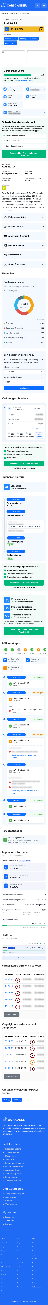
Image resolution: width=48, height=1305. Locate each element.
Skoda (34, 1279)
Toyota (19, 1287)
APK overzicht (10, 43)
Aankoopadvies (12, 1170)
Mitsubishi (35, 1267)
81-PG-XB (9, 986)
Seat (18, 1279)
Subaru (19, 1283)
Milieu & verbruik (16, 226)
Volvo (3, 1291)
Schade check (10, 39)
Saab (3, 1279)
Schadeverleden (12, 1152)
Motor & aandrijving (17, 217)
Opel (18, 1271)
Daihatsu (35, 1247)
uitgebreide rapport (26, 80)
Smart (3, 1283)
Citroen (34, 1243)
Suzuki (34, 1283)
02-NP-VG (9, 979)
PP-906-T (9, 1054)
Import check (11, 1177)
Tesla (3, 1287)
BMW (34, 1239)
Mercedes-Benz (7, 1267)
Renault (34, 1275)
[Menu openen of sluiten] (44, 5)
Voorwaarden (11, 1204)
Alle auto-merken (13, 1180)
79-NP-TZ (9, 1041)
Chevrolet (4, 1243)
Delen (16, 1100)
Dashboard (10, 1217)
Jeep (3, 1259)
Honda (3, 1255)
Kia (18, 1259)
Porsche (20, 1275)
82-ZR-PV (9, 999)
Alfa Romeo (5, 1239)
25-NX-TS (9, 992)
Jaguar (34, 1255)
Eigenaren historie (13, 1149)
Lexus (3, 1263)
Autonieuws (10, 1197)
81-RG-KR (9, 1068)
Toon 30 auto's (11, 1076)
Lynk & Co (20, 1263)
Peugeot (35, 1271)
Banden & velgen (16, 245)
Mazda (34, 1263)
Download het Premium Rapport (24, 154)
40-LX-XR (9, 1006)
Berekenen (24, 388)
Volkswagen (36, 1287)
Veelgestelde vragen (14, 1193)
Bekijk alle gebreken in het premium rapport (24, 756)
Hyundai (19, 1255)
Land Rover (36, 1259)
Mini (18, 1267)
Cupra (3, 1247)
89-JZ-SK (9, 1048)
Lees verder (7, 210)
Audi (17, 13)
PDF (5, 1100)
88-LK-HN (9, 1061)
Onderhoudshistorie (14, 1166)
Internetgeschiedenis (14, 1163)
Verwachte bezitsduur (13, 377)
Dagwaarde (10, 1156)
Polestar (4, 1275)
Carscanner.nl (27, 1301)
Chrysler (20, 1243)
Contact (8, 1200)
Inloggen (9, 1224)
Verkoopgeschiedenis (29, 39)
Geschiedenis (14, 255)
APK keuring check (13, 1173)
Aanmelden (10, 1220)
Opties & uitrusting (17, 264)
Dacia (19, 1247)
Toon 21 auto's (11, 1014)
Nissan (3, 1271)
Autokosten (10, 1159)
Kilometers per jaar (11, 367)
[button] (24, 337)
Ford (33, 1251)
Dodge (3, 1251)
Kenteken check (7, 13)
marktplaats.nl (37, 429)
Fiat (18, 1251)
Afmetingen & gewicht (18, 236)
